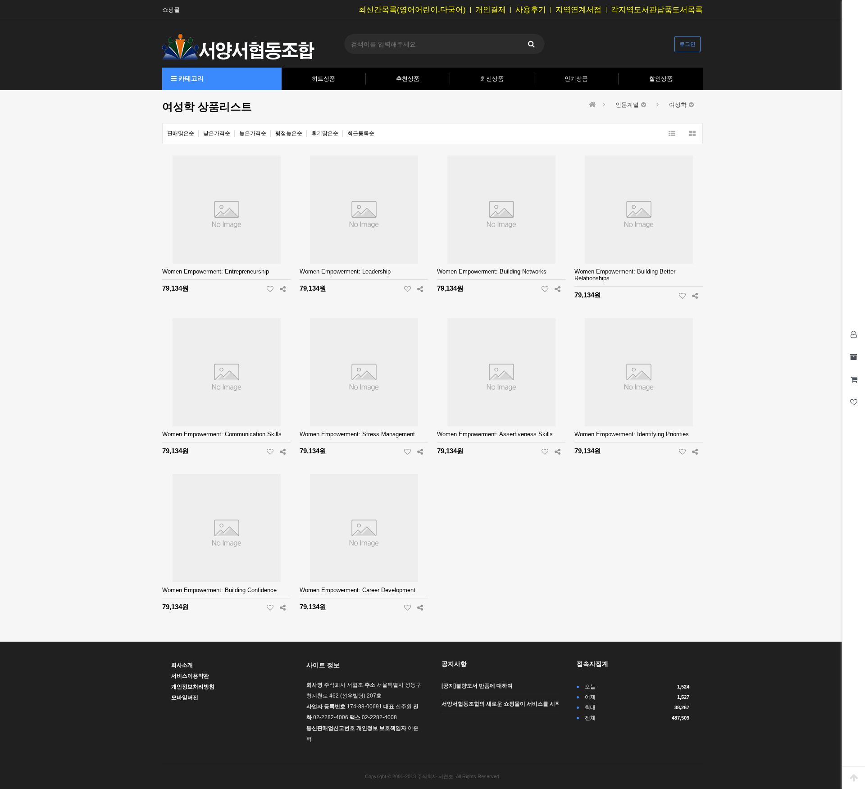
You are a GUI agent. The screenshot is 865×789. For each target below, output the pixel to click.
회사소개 (182, 665)
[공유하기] (282, 288)
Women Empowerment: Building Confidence (219, 590)
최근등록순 (360, 133)
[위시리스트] (270, 288)
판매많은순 (180, 133)
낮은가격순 (216, 133)
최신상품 (492, 78)
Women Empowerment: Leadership (345, 271)
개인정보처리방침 (192, 687)
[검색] (531, 44)
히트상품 (323, 78)
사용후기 (530, 10)
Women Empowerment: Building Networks (491, 271)
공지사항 (454, 663)
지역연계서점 (578, 10)
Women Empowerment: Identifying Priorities (631, 434)
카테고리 (190, 78)
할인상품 (661, 78)
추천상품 (407, 78)
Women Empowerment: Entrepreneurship (215, 271)
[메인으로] (592, 105)
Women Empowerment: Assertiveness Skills (495, 434)
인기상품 (576, 78)
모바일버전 (184, 697)
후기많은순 (324, 133)
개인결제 (490, 10)
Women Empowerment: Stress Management (357, 434)
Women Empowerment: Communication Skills (222, 434)
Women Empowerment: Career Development (357, 590)
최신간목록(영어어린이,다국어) (412, 10)
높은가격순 (252, 133)
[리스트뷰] (672, 133)
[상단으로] (853, 777)
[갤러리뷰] (692, 133)
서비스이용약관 (190, 676)
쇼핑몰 (171, 10)
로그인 (687, 44)
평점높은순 (288, 133)
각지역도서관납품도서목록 (657, 10)
